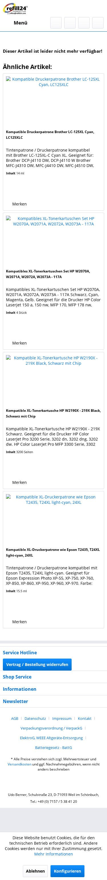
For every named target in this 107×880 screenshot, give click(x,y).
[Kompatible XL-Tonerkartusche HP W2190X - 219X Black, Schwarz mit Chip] (53, 380)
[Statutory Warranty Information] (28, 190)
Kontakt (85, 718)
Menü (20, 22)
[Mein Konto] (84, 22)
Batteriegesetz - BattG (53, 747)
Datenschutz (35, 718)
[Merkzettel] (70, 22)
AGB (14, 718)
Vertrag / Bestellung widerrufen (37, 664)
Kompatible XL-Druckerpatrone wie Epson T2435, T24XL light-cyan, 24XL (53, 552)
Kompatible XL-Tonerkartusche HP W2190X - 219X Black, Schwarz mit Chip (53, 413)
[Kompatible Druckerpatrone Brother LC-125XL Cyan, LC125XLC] (53, 102)
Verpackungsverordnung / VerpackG (51, 728)
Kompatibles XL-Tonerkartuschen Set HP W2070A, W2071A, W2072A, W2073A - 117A (48, 274)
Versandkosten (19, 764)
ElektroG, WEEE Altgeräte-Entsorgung (51, 737)
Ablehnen (35, 871)
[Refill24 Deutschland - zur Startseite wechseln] (16, 8)
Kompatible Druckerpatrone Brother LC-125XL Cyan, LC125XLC (50, 134)
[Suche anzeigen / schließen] (56, 22)
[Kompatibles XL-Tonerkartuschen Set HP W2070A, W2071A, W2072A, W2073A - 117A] (53, 241)
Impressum (62, 718)
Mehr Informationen (53, 854)
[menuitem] (15, 22)
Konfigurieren (67, 871)
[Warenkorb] (98, 22)
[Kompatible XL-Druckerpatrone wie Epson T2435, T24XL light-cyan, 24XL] (53, 519)
